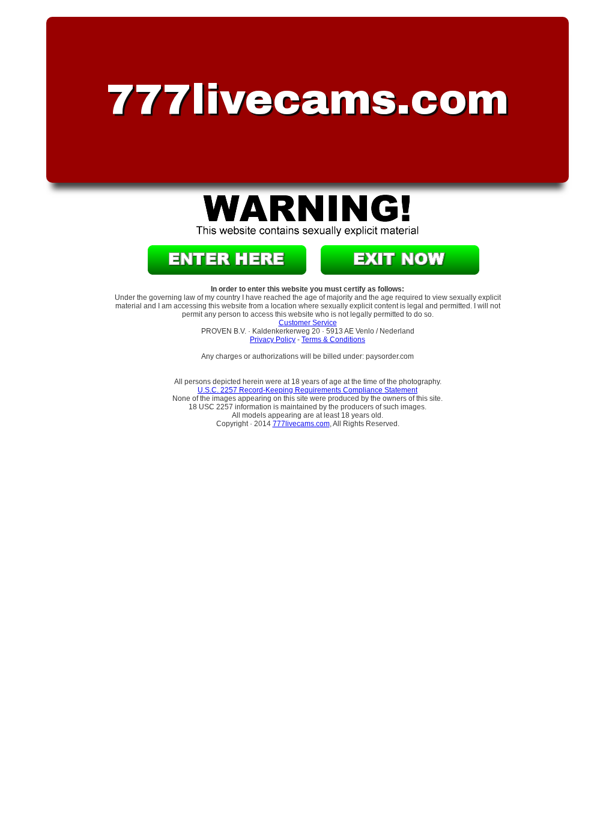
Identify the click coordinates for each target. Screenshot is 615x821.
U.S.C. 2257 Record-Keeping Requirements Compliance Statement (307, 390)
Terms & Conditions (333, 339)
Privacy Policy (272, 339)
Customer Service (308, 323)
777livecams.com (301, 424)
